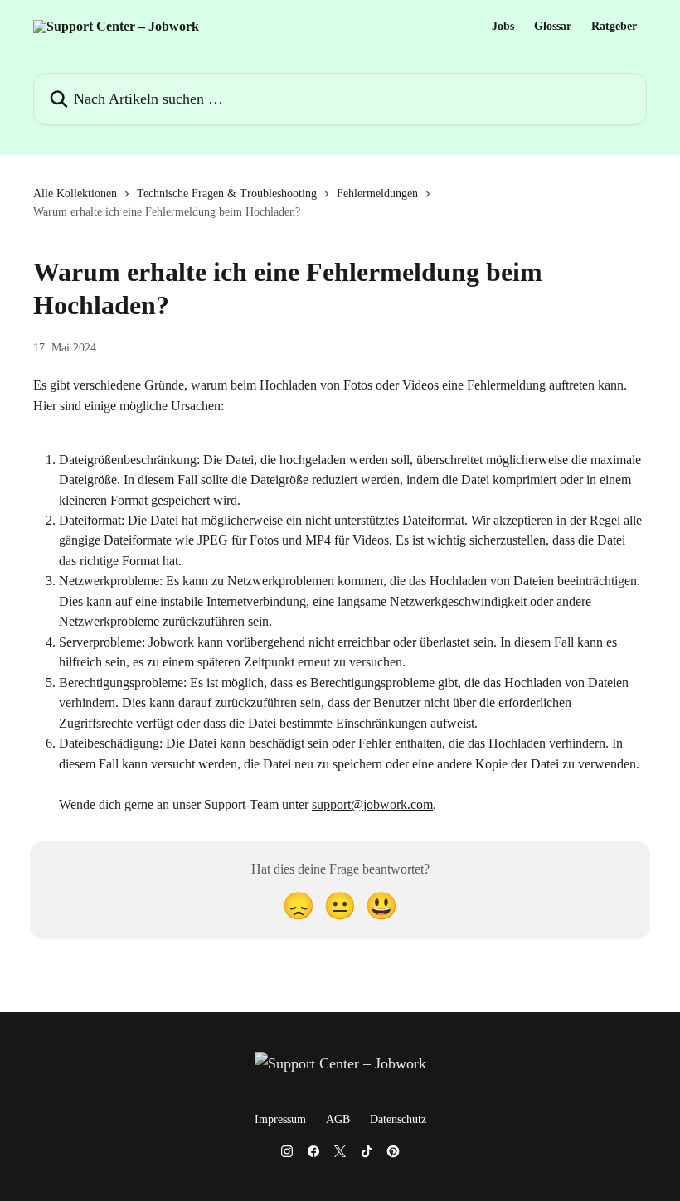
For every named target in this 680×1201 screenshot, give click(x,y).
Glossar (552, 26)
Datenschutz (398, 1119)
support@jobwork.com (372, 804)
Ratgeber (614, 26)
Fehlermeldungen (377, 193)
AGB (338, 1119)
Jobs (503, 26)
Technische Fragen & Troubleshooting (227, 193)
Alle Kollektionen (75, 193)
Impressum (280, 1119)
